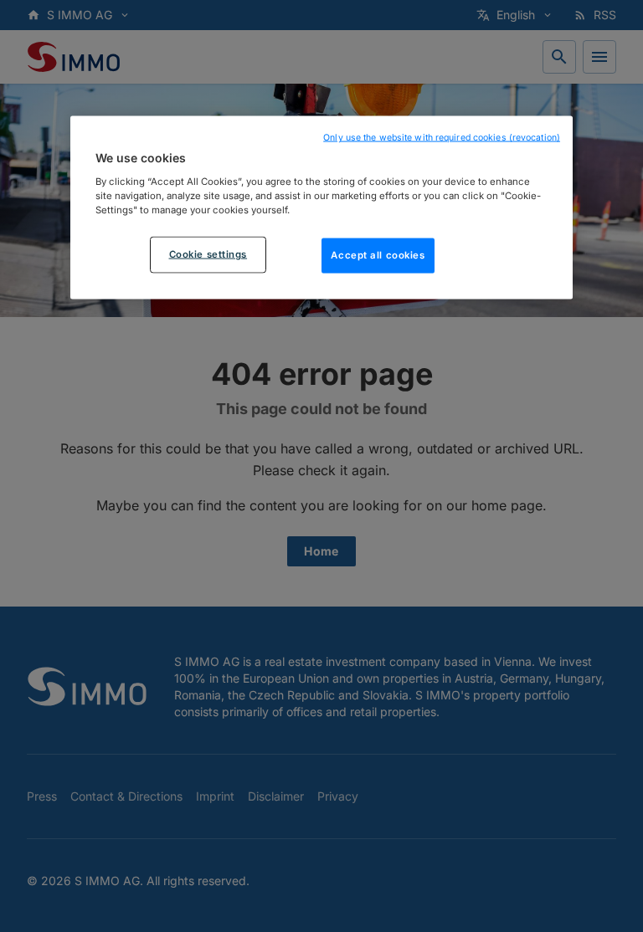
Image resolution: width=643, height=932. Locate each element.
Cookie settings (208, 253)
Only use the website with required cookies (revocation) (441, 137)
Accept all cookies (377, 254)
